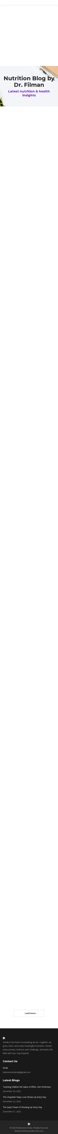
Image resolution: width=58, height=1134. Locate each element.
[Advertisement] (29, 35)
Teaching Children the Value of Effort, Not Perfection (27, 1087)
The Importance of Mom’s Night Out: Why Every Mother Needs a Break (29, 988)
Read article (15, 182)
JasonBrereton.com (35, 1131)
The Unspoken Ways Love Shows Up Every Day (24, 1097)
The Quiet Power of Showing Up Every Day (22, 1107)
